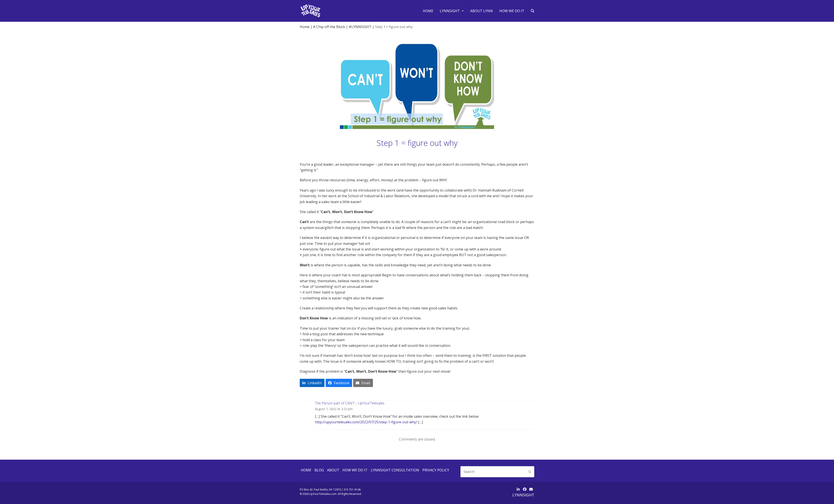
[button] (533, 10)
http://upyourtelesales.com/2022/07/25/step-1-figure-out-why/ (366, 422)
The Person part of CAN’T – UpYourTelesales (349, 403)
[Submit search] (529, 471)
